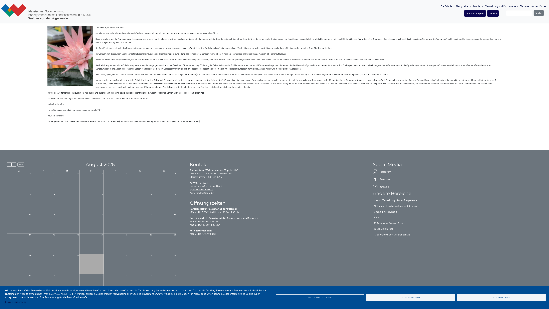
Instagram (385, 171)
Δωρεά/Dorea (538, 6)
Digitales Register (475, 13)
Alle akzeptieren (501, 297)
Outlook (493, 13)
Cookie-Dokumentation (15, 302)
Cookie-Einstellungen (320, 297)
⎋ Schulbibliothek (383, 228)
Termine (524, 6)
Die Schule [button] (446, 6)
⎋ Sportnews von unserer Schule (392, 234)
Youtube (384, 186)
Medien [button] (477, 6)
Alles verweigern (410, 297)
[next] (13, 165)
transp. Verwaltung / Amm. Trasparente (395, 200)
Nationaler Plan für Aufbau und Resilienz (396, 206)
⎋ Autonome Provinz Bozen (389, 223)
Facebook (385, 179)
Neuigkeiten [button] (462, 6)
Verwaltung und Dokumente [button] (500, 6)
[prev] (9, 165)
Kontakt (378, 217)
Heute (21, 164)
